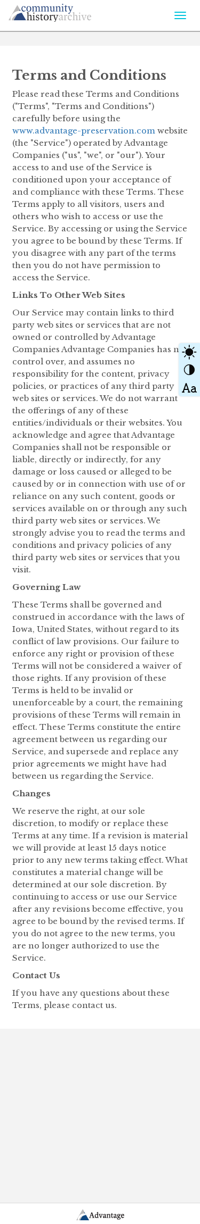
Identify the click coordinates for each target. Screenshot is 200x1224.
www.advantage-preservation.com (83, 131)
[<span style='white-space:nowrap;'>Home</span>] (70, 11)
